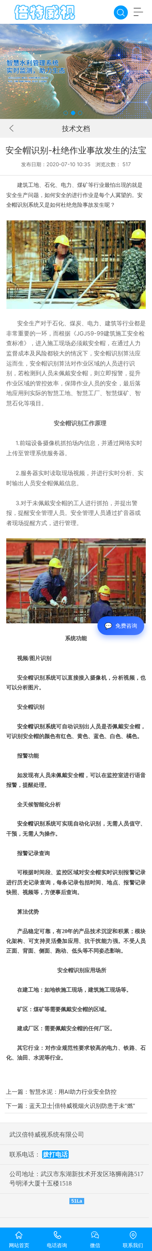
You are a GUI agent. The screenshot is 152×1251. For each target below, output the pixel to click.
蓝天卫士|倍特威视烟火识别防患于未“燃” (82, 1105)
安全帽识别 (44, 363)
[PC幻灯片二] (76, 71)
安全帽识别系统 (37, 726)
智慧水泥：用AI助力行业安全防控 (73, 1091)
